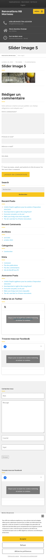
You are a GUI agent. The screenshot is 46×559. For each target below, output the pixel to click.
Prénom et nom (8, 137)
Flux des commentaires (11, 268)
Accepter (23, 539)
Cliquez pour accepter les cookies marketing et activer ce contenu (23, 319)
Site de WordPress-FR (11, 270)
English (23, 5)
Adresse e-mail (7, 146)
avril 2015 (7, 238)
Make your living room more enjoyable (16, 216)
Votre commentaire (9, 112)
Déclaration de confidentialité (28, 556)
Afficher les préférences (23, 551)
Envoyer (5, 457)
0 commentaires (30, 62)
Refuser (23, 545)
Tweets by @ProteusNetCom (23, 319)
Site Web (5, 156)
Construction (8, 251)
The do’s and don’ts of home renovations (17, 219)
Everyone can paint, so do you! (14, 214)
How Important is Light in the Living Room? (18, 212)
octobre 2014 (8, 240)
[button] (43, 516)
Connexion (7, 263)
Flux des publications (11, 265)
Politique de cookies (13, 556)
